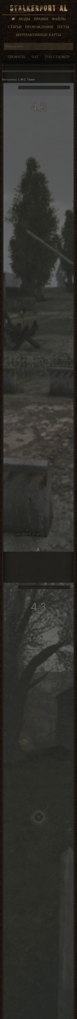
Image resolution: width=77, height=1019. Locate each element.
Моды (24, 19)
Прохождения (39, 27)
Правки (41, 19)
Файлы (59, 19)
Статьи (14, 27)
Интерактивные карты (38, 35)
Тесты (63, 27)
